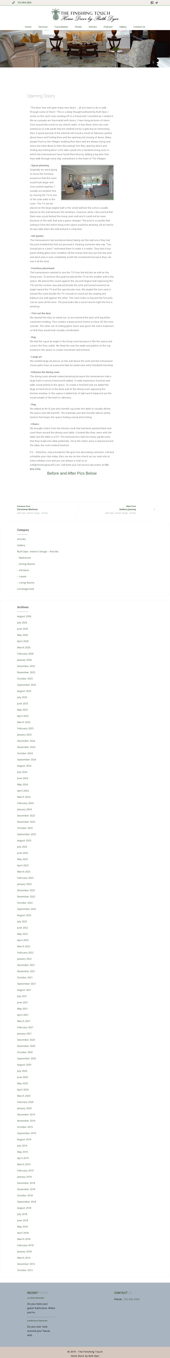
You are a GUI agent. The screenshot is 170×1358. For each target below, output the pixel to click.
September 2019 (26, 1133)
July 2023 (22, 846)
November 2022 (26, 896)
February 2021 (25, 1027)
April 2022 (23, 940)
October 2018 (25, 1195)
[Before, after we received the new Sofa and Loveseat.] (61, 485)
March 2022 (23, 946)
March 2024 (23, 796)
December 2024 (26, 740)
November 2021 (26, 971)
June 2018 (22, 1220)
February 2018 (25, 1245)
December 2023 (26, 815)
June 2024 (22, 778)
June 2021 (22, 1002)
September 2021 (26, 983)
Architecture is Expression (37, 1321)
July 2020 (22, 1070)
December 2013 (26, 1264)
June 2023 (22, 852)
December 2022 (26, 890)
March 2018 (23, 1239)
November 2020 (26, 1046)
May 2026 (22, 635)
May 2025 (22, 709)
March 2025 (23, 722)
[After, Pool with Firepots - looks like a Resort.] (103, 485)
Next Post (128, 508)
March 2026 (23, 647)
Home (28, 26)
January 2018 (24, 1251)
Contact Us (139, 26)
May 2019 (22, 1151)
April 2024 (23, 790)
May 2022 (22, 933)
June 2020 (22, 1077)
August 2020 (24, 1064)
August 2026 (24, 616)
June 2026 (22, 628)
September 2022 (26, 909)
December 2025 (26, 666)
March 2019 (23, 1164)
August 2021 (24, 990)
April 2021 (23, 1014)
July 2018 (22, 1214)
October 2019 (25, 1127)
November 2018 (26, 1189)
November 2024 (26, 747)
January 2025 (24, 734)
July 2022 (22, 921)
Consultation (61, 26)
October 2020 (25, 1052)
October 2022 (25, 902)
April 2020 (23, 1089)
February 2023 (25, 877)
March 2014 (23, 1257)
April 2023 (23, 865)
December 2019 (26, 1114)
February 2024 (25, 803)
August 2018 (24, 1207)
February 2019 (25, 1170)
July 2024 (22, 772)
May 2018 (22, 1226)
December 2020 (26, 1039)
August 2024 (24, 765)
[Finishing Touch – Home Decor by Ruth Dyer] (85, 21)
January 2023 (24, 884)
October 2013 (25, 1270)
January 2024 (24, 809)
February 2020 (25, 1102)
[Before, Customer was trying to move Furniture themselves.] (40, 485)
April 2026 (23, 641)
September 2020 (26, 1058)
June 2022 (22, 927)
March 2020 (23, 1095)
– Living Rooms (25, 582)
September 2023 (26, 834)
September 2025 (26, 684)
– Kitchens (23, 570)
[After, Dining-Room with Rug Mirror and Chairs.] (82, 485)
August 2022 (24, 915)
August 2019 (24, 1139)
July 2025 (22, 697)
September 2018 (26, 1201)
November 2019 (26, 1120)
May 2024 (22, 784)
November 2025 (26, 672)
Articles (93, 26)
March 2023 (23, 871)
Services (43, 26)
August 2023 (24, 840)
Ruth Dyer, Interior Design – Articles (37, 551)
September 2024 (26, 759)
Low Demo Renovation (35, 1298)
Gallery (123, 26)
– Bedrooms (24, 557)
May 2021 (22, 1008)
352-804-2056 (24, 2)
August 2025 (24, 691)
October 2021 (25, 977)
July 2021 (22, 996)
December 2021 (26, 965)
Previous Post (27, 508)
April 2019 (23, 1158)
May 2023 (22, 859)
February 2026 (25, 653)
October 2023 (25, 828)
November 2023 (26, 821)
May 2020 (22, 1083)
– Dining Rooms (26, 564)
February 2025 (25, 728)
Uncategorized (25, 588)
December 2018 (26, 1183)
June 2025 (22, 703)
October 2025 (25, 678)
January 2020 (24, 1108)
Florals (78, 26)
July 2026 (22, 622)
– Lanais (21, 576)
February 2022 (25, 952)
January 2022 (24, 958)
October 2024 (25, 753)
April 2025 (23, 715)
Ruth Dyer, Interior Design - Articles (32, 513)
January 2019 (24, 1176)
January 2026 (24, 659)
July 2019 (22, 1145)
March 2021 (23, 1021)
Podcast (108, 26)
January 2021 (24, 1033)
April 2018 (23, 1232)
